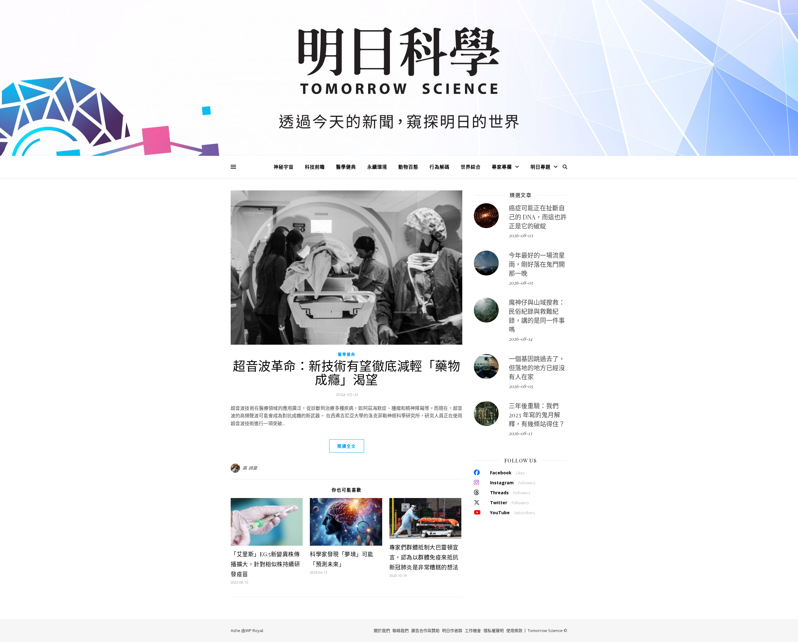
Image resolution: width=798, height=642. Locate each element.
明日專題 (540, 167)
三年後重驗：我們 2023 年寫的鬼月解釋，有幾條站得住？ (537, 414)
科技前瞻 (315, 167)
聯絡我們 (400, 630)
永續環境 (377, 167)
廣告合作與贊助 (425, 630)
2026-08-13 (520, 433)
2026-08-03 (521, 235)
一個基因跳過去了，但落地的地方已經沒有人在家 (537, 367)
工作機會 (473, 630)
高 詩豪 (250, 468)
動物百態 (408, 167)
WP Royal (254, 630)
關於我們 (382, 630)
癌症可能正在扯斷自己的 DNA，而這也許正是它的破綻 (538, 217)
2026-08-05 (521, 283)
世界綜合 (471, 167)
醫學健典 (346, 167)
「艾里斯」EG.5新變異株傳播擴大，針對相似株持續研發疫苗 (265, 564)
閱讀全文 (346, 446)
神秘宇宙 (284, 167)
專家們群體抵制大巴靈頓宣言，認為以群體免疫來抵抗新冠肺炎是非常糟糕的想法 (424, 557)
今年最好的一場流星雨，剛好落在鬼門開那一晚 (537, 264)
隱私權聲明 (493, 630)
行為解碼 (439, 167)
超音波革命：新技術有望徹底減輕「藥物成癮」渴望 (346, 372)
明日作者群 (452, 630)
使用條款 (514, 630)
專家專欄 (502, 167)
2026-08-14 (520, 339)
